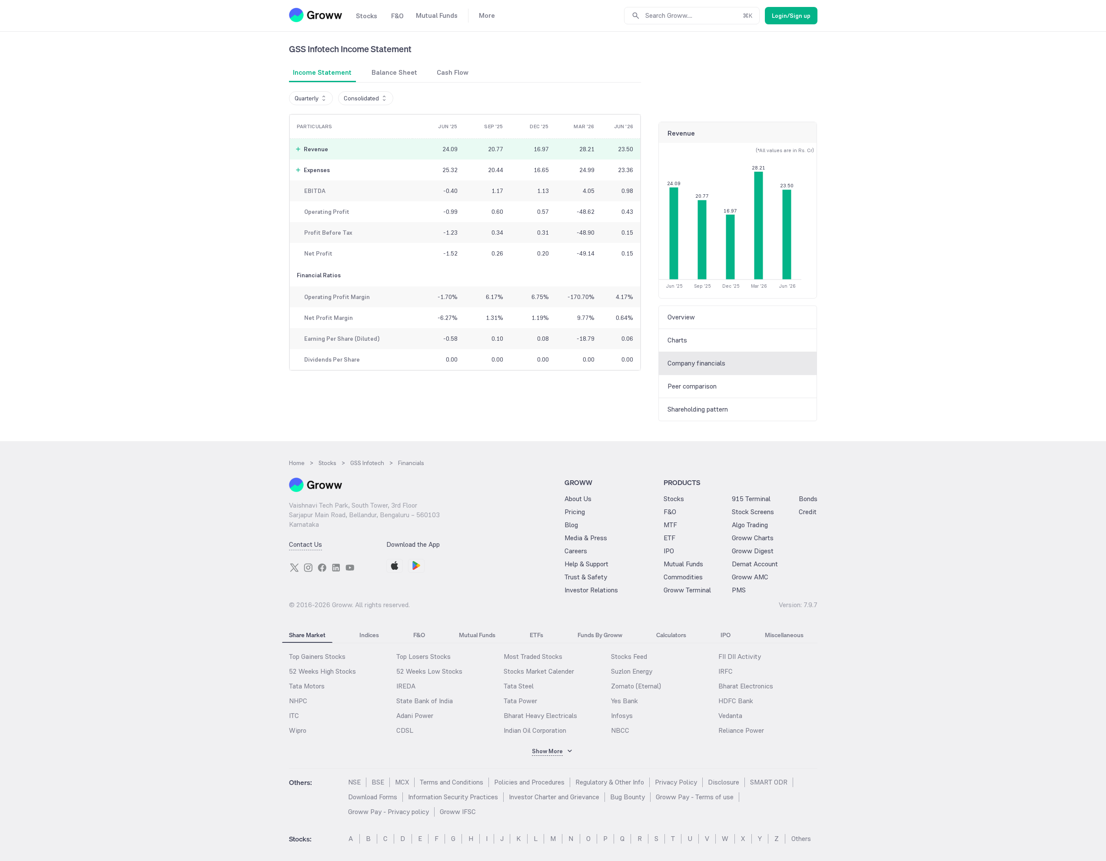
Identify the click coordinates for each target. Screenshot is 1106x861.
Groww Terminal (687, 590)
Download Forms (372, 796)
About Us (578, 498)
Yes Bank (624, 700)
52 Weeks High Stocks (322, 671)
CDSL (404, 730)
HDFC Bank (735, 700)
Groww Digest (753, 550)
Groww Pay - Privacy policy (388, 811)
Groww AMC (750, 577)
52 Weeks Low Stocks (429, 671)
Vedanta (730, 715)
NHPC (298, 700)
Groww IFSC (458, 811)
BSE (378, 782)
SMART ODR (768, 782)
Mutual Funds (683, 563)
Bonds (808, 498)
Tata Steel (519, 686)
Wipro (297, 730)
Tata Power (520, 700)
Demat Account (755, 563)
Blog (571, 524)
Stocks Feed (629, 656)
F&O (670, 511)
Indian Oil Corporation (535, 730)
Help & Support (586, 563)
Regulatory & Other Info (609, 782)
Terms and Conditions (451, 782)
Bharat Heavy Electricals (540, 715)
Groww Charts (753, 537)
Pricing (575, 511)
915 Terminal (751, 498)
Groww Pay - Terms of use (695, 796)
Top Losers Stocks (423, 656)
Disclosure (723, 782)
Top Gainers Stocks (317, 656)
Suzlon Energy (631, 671)
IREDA (405, 686)
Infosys (622, 715)
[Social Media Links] (294, 567)
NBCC (620, 730)
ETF (669, 537)
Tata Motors (307, 686)
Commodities (683, 577)
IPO (669, 550)
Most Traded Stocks (533, 656)
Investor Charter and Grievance (554, 796)
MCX (402, 782)
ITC (294, 715)
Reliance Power (741, 730)
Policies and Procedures (529, 782)
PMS (739, 590)
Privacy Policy (676, 782)
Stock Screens (753, 511)
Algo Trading (750, 524)
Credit (808, 511)
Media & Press (586, 537)
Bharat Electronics (745, 686)
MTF (670, 524)
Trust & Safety (586, 577)
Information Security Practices (453, 796)
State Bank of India (424, 700)
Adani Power (414, 715)
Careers (576, 550)
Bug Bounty (627, 796)
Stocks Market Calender (539, 671)
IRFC (725, 671)
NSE (354, 782)
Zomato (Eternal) (636, 686)
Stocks (674, 498)
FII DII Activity (739, 656)
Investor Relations (591, 590)
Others (801, 838)
